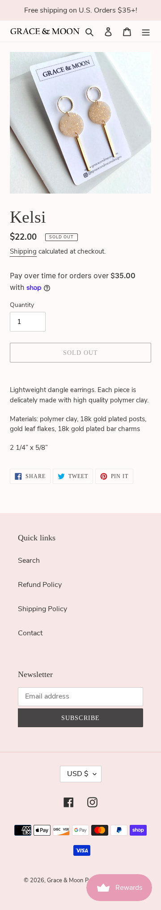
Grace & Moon (65, 880)
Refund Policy (40, 585)
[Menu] (145, 31)
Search (29, 560)
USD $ (78, 774)
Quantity (22, 305)
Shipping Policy (42, 609)
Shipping (23, 251)
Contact (30, 633)
